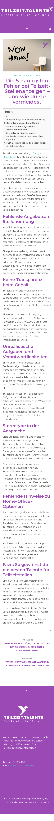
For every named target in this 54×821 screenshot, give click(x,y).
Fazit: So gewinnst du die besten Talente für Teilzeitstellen (27, 144)
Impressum (23, 802)
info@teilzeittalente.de (23, 765)
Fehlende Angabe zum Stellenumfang (25, 119)
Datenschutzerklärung (39, 802)
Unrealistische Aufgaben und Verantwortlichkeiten (21, 128)
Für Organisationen (27, 75)
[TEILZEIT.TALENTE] (27, 12)
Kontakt (13, 802)
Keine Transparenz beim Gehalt (22, 123)
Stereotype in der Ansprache (21, 133)
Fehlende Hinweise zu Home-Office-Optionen (24, 138)
